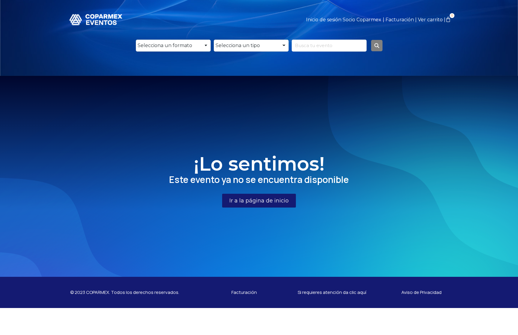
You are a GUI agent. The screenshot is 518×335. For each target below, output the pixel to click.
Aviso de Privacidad (421, 292)
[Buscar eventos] (377, 45)
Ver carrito (430, 19)
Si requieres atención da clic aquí (332, 292)
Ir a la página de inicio (259, 200)
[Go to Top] (509, 326)
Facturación (400, 19)
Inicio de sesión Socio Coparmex (343, 19)
